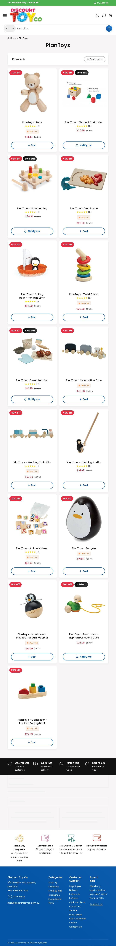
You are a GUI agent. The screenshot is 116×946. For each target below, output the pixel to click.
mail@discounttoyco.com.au (23, 902)
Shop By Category (53, 884)
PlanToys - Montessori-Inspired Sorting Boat (32, 721)
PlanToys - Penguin (84, 548)
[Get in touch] (104, 15)
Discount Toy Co (22, 943)
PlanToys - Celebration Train (84, 380)
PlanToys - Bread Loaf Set (32, 380)
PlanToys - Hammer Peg (32, 208)
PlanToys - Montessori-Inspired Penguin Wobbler (32, 635)
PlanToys (23, 38)
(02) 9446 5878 (16, 896)
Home (13, 38)
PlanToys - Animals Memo (32, 548)
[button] (5, 15)
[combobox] (64, 28)
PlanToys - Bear (32, 122)
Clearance (54, 894)
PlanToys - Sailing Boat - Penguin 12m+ (32, 296)
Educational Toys (54, 901)
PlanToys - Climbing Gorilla (84, 462)
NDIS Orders (75, 914)
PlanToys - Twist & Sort (83, 294)
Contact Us (75, 926)
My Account (102, 3)
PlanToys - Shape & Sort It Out (84, 122)
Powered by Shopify (38, 943)
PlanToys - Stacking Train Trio (32, 462)
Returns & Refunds (74, 896)
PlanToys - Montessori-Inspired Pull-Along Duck (84, 635)
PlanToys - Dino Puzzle (84, 208)
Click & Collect (77, 902)
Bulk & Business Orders (77, 920)
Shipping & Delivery (75, 888)
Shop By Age (55, 890)
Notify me (86, 145)
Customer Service (74, 908)
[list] (58, 766)
